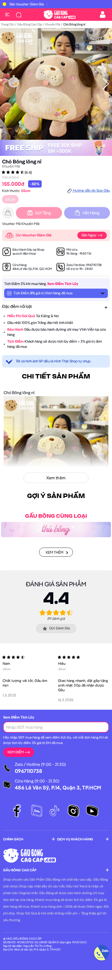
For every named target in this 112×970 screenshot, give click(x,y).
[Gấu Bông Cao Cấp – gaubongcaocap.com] (59, 14)
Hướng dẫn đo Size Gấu (91, 190)
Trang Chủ (7, 24)
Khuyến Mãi (52, 24)
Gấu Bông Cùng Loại (56, 516)
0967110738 (94, 265)
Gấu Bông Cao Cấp (29, 24)
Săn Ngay (89, 235)
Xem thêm (54, 552)
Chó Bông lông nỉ (21, 161)
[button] (105, 84)
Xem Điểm (15, 752)
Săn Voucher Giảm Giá (26, 4)
